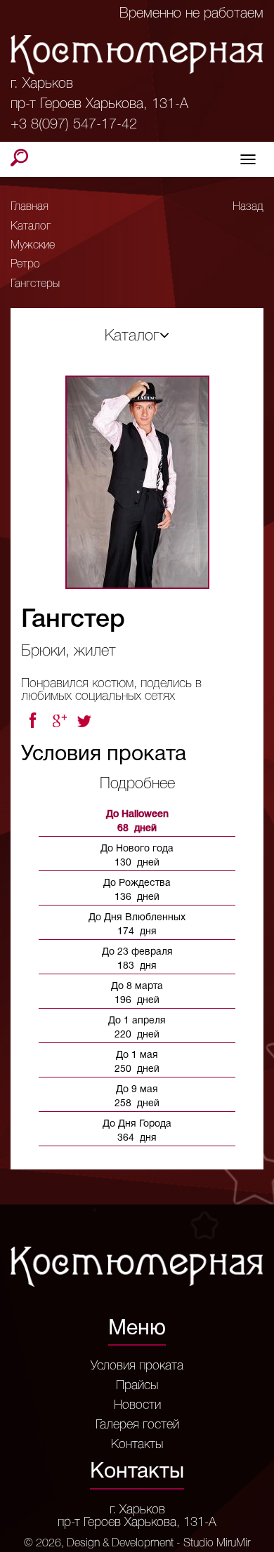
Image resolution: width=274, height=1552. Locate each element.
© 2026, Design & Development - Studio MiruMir (137, 1543)
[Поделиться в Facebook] (32, 721)
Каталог (31, 227)
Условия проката (137, 1366)
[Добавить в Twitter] (85, 721)
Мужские (33, 246)
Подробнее (137, 784)
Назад (248, 207)
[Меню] (248, 159)
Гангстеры (35, 284)
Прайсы (137, 1385)
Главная (29, 207)
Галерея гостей (137, 1425)
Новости (137, 1405)
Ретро (25, 265)
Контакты (137, 1444)
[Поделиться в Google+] (59, 721)
